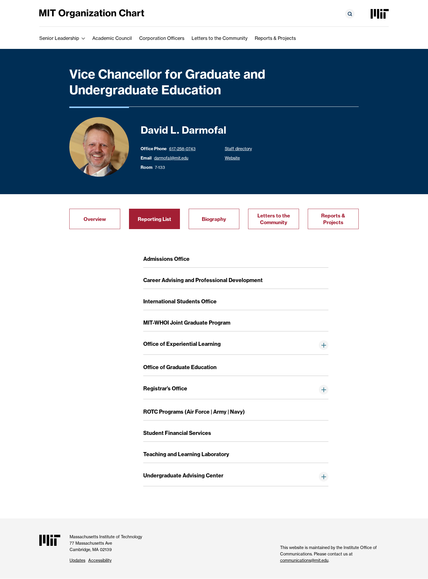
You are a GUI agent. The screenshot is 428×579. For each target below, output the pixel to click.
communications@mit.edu (304, 560)
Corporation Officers (161, 38)
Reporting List (154, 219)
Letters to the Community (219, 38)
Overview (95, 219)
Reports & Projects (275, 38)
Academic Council (112, 38)
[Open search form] (350, 14)
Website (232, 158)
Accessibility (100, 560)
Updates (77, 560)
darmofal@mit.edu (171, 158)
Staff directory (238, 148)
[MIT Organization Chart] (91, 13)
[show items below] (323, 345)
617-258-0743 (182, 148)
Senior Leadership (59, 38)
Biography (214, 219)
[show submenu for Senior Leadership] (83, 38)
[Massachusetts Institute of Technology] (380, 14)
